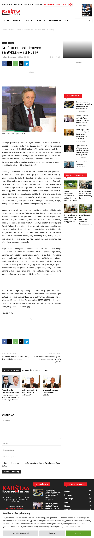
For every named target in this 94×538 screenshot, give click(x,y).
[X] (9, 63)
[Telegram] (26, 63)
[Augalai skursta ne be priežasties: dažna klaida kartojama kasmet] (85, 208)
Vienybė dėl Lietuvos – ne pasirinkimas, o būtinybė (51, 392)
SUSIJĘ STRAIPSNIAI (11, 370)
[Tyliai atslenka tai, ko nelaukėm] (69, 164)
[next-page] (7, 404)
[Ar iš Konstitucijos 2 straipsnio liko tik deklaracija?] (31, 381)
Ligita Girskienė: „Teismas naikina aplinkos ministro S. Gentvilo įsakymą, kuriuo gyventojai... (82, 150)
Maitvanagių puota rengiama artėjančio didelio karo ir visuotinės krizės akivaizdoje (82, 134)
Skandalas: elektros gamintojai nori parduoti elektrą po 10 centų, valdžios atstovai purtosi (53, 493)
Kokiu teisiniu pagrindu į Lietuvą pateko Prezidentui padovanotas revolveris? (86, 11)
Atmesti (52, 533)
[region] (47, 524)
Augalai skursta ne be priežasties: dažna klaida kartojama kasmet (85, 219)
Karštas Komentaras (9, 57)
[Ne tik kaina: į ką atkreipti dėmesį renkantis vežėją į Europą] (85, 184)
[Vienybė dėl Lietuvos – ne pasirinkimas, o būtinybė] (52, 381)
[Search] (90, 21)
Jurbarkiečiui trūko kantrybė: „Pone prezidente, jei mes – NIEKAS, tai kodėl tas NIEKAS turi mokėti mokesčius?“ (52, 507)
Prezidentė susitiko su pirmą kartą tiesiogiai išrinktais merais (15, 358)
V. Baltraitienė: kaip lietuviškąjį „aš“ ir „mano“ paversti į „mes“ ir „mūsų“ (47, 359)
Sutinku (78, 533)
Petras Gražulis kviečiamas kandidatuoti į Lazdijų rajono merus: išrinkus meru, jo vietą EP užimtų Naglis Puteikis (11, 395)
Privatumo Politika (72, 526)
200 (59, 57)
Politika (11, 43)
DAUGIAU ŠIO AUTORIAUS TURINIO (35, 370)
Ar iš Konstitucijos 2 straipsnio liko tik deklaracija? (29, 392)
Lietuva (4, 43)
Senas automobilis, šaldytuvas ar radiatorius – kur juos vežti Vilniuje (70, 195)
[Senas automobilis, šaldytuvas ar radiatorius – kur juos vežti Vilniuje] (70, 184)
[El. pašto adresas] (21, 63)
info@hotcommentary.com (15, 508)
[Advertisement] (50, 12)
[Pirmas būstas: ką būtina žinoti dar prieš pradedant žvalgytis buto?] (70, 208)
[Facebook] (4, 63)
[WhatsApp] (15, 63)
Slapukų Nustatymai (21, 533)
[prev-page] (3, 404)
